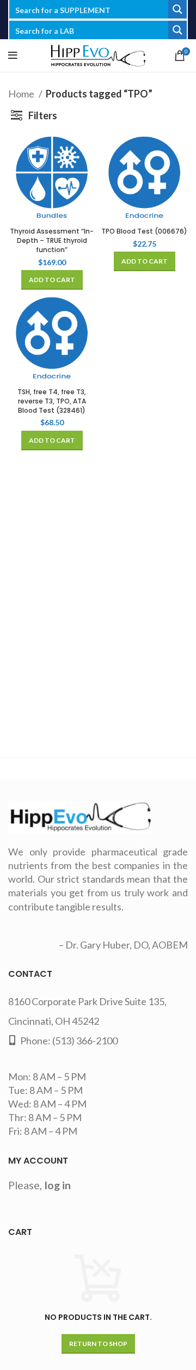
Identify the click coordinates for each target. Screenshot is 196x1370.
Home (22, 94)
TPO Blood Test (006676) (144, 231)
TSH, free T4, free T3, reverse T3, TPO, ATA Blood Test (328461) (51, 401)
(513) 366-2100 (85, 1041)
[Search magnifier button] (177, 9)
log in (58, 1184)
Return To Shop (98, 1344)
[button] (52, 280)
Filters (42, 115)
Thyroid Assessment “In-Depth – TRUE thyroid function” (52, 240)
